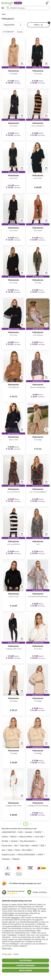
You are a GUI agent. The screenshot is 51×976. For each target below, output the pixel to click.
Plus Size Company (27, 841)
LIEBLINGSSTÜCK (9, 832)
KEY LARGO (27, 850)
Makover (13, 836)
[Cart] (22, 63)
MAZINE (38, 832)
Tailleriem (16, 859)
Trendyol (14, 841)
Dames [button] (20, 32)
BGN (42, 845)
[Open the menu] (2, 8)
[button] (13, 24)
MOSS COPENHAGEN (26, 854)
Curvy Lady (39, 836)
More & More (7, 845)
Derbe (10, 850)
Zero (3, 850)
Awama (5, 836)
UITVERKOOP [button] (8, 32)
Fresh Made (24, 845)
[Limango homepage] (7, 3)
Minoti (17, 850)
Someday (28, 832)
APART (40, 854)
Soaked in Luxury (8, 854)
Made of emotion (25, 836)
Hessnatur (6, 859)
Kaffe (20, 832)
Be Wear (5, 841)
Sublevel (34, 845)
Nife (15, 845)
